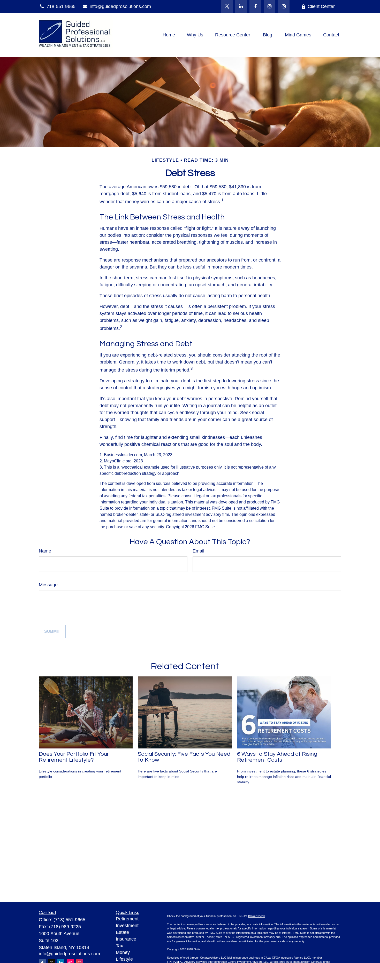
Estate (122, 932)
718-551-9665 (61, 6)
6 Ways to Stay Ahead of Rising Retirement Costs (277, 757)
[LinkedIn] (241, 6)
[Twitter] (227, 6)
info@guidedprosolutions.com (120, 6)
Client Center (321, 6)
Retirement (127, 918)
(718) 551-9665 (69, 919)
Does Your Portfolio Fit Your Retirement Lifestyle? (74, 757)
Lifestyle (124, 959)
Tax (119, 945)
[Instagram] (284, 6)
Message (48, 584)
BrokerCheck (256, 916)
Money (123, 952)
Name (45, 551)
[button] (169, 35)
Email (198, 551)
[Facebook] (255, 6)
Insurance (126, 939)
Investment (127, 925)
